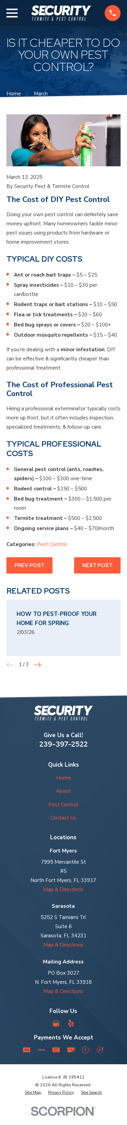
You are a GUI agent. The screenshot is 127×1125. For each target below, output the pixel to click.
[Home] (61, 13)
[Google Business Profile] (56, 1023)
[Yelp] (71, 1023)
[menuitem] (33, 1092)
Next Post (97, 565)
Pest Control (52, 544)
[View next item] (37, 664)
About (63, 791)
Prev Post (29, 565)
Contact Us (63, 817)
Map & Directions (63, 889)
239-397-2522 (63, 744)
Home (63, 777)
